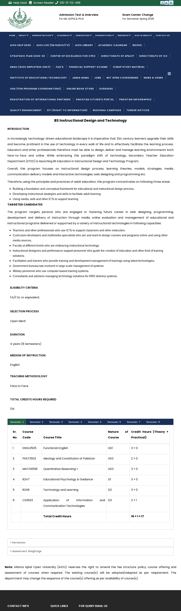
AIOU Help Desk (20, 59)
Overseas (106, 103)
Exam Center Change (137, 15)
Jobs (97, 92)
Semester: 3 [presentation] (56, 436)
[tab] (17, 436)
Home (14, 37)
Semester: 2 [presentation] (36, 436)
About (27, 37)
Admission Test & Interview (78, 15)
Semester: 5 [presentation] (94, 436)
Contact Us (46, 48)
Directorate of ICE (153, 70)
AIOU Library (84, 59)
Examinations (130, 37)
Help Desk (20, 3)
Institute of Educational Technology (38, 92)
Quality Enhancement (26, 124)
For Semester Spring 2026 (138, 19)
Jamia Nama (80, 92)
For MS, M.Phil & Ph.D (71, 19)
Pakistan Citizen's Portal (95, 113)
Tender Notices (138, 124)
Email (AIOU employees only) (30, 81)
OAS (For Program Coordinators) (35, 103)
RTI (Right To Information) (67, 124)
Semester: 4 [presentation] (75, 436)
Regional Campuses (107, 124)
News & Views (153, 92)
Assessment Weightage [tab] (27, 565)
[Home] (20, 18)
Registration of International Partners (40, 113)
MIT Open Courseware (122, 92)
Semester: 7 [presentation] (133, 436)
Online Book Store (80, 103)
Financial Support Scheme (88, 81)
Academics (79, 37)
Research (155, 37)
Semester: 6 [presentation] (114, 436)
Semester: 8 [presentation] (153, 436)
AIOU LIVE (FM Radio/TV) (53, 59)
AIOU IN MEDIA (19, 48)
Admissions (103, 37)
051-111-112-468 (69, 3)
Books (137, 59)
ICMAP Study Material (129, 81)
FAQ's (60, 81)
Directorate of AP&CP (117, 70)
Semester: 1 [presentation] (17, 436)
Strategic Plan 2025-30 (27, 70)
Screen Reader (43, 3)
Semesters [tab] (18, 556)
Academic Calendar (112, 59)
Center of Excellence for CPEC (73, 70)
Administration (51, 37)
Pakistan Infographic (135, 113)
